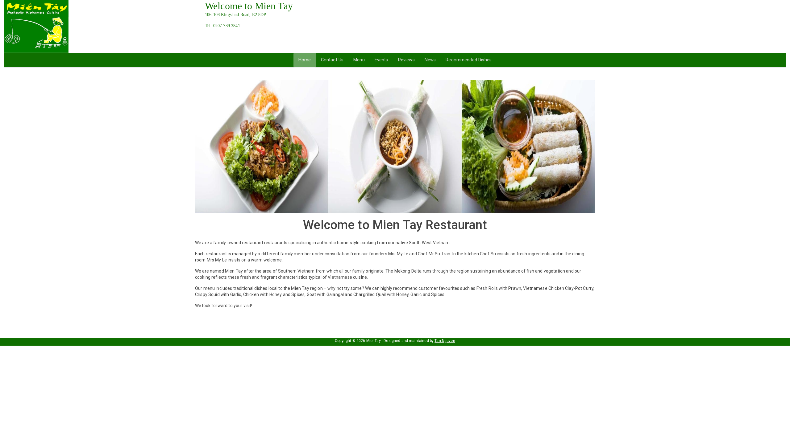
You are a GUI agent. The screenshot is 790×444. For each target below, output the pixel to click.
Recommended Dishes (469, 60)
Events (381, 60)
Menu (359, 60)
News (430, 60)
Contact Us (332, 60)
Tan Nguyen (444, 341)
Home (304, 60)
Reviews (406, 60)
